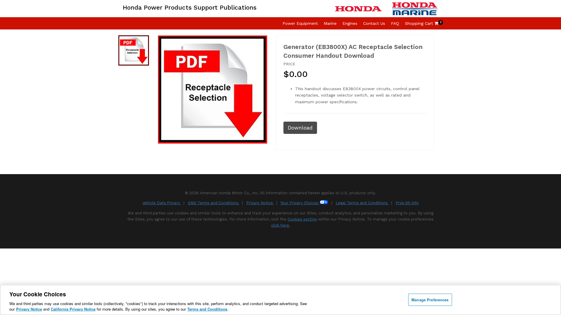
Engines (349, 23)
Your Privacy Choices (300, 203)
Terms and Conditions (207, 309)
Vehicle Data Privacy (162, 203)
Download (300, 128)
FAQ (395, 23)
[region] (280, 300)
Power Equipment (300, 23)
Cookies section (302, 219)
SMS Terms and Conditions (214, 203)
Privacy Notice (260, 203)
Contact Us (374, 23)
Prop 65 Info (407, 203)
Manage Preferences (430, 299)
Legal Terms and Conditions (362, 203)
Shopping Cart (421, 23)
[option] (133, 50)
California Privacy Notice (73, 309)
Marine (330, 23)
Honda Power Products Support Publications (190, 7)
